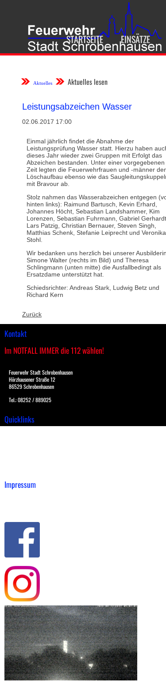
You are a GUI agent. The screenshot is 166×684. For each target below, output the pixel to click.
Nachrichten (21, 461)
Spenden (16, 470)
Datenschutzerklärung (35, 508)
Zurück (32, 314)
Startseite (84, 39)
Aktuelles (42, 83)
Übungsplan (21, 451)
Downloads (19, 442)
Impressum (20, 498)
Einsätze (135, 39)
